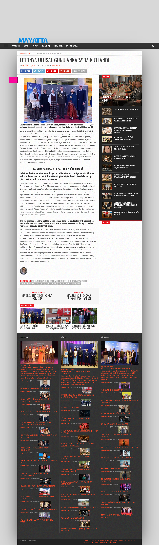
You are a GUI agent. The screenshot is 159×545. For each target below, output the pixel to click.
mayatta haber (24, 414)
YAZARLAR (103, 543)
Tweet (13, 80)
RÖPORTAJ (46, 45)
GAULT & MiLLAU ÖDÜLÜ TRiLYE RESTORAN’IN (123, 139)
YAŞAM (97, 543)
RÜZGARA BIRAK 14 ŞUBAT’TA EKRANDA (117, 468)
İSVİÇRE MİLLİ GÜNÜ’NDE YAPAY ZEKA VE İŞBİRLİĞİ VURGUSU (57, 327)
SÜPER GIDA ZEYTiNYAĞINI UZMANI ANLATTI (125, 157)
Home (22, 53)
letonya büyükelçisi (79, 281)
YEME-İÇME (58, 45)
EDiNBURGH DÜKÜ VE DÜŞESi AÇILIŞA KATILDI (38, 509)
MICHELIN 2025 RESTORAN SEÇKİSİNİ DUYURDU (124, 167)
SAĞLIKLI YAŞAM (88, 543)
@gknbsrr (56, 65)
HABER (56, 281)
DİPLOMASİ (29, 53)
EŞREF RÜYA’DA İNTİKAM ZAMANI (114, 424)
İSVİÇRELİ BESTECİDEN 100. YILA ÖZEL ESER (37, 297)
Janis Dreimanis (65, 281)
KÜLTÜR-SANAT (72, 45)
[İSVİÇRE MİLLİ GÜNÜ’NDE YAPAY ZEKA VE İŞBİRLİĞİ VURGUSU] (58, 324)
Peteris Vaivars (64, 284)
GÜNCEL (50, 281)
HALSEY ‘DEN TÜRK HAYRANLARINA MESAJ (37, 486)
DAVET (26, 45)
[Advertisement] (74, 17)
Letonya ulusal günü (28, 284)
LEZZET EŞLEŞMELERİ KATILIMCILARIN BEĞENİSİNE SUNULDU (125, 205)
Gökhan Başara (28, 65)
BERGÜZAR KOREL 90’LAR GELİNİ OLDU (117, 458)
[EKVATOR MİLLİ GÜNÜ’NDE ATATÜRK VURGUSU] (32, 324)
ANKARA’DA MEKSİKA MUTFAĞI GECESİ (126, 213)
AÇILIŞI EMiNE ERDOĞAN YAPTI (73, 518)
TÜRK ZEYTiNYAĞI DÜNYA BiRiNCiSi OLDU (124, 148)
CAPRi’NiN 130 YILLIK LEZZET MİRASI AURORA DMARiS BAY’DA (125, 130)
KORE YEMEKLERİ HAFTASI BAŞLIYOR (125, 185)
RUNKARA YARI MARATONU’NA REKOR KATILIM (79, 507)
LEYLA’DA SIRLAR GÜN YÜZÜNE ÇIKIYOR (117, 413)
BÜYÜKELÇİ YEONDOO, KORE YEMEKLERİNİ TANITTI (125, 120)
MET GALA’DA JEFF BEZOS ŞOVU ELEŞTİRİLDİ (38, 412)
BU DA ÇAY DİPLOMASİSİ (70, 408)
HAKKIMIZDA (102, 540)
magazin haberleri (43, 284)
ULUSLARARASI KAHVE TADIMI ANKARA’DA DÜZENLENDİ (126, 195)
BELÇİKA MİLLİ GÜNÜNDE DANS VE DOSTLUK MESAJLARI (83, 327)
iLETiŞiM (109, 540)
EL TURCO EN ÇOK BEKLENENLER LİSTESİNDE (119, 447)
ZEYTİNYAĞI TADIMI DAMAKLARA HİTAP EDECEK (125, 176)
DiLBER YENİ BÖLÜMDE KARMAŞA (114, 492)
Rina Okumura (75, 284)
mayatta (54, 284)
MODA (35, 45)
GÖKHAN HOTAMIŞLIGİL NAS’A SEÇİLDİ (35, 388)
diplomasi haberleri (39, 281)
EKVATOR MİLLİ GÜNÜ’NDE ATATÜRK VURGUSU (29, 327)
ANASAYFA (16, 45)
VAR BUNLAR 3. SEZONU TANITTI (114, 390)
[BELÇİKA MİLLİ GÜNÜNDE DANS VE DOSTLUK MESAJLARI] (84, 324)
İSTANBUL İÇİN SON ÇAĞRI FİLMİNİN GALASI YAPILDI (79, 297)
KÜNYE (127, 540)
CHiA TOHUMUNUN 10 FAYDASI (126, 109)
